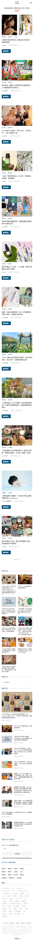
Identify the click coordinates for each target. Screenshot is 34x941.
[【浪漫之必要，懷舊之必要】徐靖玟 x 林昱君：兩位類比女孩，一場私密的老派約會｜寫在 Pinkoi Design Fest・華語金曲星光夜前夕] (25, 621)
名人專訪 (10, 492)
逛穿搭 (16, 868)
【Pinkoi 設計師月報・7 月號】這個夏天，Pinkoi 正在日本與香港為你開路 (23, 763)
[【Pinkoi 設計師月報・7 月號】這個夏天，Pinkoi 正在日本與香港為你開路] (7, 764)
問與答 (17, 923)
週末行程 (4, 913)
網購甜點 (23, 906)
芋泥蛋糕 (26, 908)
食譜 (23, 913)
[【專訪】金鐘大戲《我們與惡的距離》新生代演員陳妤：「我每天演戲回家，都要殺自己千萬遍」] (9, 660)
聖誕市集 (15, 908)
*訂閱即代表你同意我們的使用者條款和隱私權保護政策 (16, 858)
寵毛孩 (22, 874)
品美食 (3, 874)
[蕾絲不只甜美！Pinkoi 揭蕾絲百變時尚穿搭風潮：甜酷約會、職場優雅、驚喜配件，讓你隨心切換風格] (7, 803)
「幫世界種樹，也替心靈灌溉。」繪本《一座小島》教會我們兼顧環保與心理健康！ (25, 611)
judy (4, 45)
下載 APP (23, 923)
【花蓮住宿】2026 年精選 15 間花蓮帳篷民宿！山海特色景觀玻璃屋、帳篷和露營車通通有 (17, 405)
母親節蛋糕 (5, 903)
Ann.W (5, 136)
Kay (4, 272)
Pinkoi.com (6, 923)
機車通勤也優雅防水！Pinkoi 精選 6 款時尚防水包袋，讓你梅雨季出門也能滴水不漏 (23, 824)
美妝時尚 (10, 36)
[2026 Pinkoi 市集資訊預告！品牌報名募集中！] (25, 579)
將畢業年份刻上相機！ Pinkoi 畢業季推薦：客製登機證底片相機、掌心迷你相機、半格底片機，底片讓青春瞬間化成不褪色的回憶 (23, 789)
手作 (21, 898)
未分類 (15, 36)
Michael (5, 90)
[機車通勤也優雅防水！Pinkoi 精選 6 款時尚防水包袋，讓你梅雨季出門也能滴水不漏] (7, 825)
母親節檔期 (24, 901)
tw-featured (14, 893)
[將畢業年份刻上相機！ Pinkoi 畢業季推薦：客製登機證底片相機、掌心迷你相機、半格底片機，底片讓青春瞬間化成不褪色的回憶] (7, 789)
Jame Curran (19, 888)
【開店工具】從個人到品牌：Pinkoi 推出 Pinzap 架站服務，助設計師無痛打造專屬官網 (8, 611)
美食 (10, 908)
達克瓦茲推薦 (17, 913)
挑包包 (3, 868)
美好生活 (10, 263)
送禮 (24, 911)
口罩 (28, 893)
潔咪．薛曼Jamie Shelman (15, 903)
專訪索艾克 (5, 898)
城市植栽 (15, 896)
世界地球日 (22, 893)
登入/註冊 (28, 923)
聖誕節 (20, 908)
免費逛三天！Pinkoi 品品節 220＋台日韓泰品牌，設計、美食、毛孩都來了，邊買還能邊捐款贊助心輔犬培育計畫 (23, 776)
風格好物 (10, 173)
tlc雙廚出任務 (6, 893)
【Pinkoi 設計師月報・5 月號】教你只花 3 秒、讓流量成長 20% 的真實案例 (17, 813)
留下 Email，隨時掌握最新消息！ (11, 845)
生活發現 (4, 82)
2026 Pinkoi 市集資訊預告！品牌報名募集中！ (25, 587)
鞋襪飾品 (4, 36)
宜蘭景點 (27, 896)
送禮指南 (4, 878)
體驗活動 (11, 878)
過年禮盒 (10, 913)
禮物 (3, 906)
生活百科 (4, 263)
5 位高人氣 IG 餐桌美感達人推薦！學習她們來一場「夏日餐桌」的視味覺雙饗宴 (9, 629)
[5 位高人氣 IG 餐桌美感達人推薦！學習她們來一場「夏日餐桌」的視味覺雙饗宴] (9, 621)
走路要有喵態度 (18, 911)
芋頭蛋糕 (4, 911)
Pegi (4, 546)
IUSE (13, 888)
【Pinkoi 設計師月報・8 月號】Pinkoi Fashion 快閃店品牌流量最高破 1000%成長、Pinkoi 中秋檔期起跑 (23, 751)
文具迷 (16, 871)
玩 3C (21, 871)
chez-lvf (5, 456)
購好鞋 (22, 868)
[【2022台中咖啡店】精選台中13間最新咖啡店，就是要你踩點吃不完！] (9, 642)
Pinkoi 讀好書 (7, 501)
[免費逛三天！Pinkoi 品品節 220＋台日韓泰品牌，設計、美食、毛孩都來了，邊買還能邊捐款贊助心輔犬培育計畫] (7, 776)
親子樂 (16, 874)
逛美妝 (10, 874)
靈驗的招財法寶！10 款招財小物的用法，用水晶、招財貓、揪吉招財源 (25, 650)
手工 (25, 898)
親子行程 (10, 911)
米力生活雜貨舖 (16, 906)
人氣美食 (10, 447)
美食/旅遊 (10, 354)
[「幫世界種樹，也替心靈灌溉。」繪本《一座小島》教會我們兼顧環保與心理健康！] (25, 602)
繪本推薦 (4, 908)
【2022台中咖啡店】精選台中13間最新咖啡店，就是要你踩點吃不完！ (9, 650)
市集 (17, 898)
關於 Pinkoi (12, 923)
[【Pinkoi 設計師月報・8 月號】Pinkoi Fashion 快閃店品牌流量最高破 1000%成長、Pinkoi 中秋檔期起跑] (7, 751)
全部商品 (19, 878)
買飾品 (10, 868)
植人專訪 (10, 901)
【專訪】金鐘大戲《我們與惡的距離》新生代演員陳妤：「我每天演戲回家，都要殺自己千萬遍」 (9, 669)
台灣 (3, 896)
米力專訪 (9, 906)
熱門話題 (10, 82)
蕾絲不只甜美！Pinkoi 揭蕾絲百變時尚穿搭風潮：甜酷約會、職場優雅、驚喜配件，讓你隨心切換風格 (23, 802)
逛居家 (3, 871)
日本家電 (4, 901)
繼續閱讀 (5, 51)
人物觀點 (4, 492)
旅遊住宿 (4, 354)
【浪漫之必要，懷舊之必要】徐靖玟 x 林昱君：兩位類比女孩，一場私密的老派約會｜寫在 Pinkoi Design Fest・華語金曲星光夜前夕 (25, 631)
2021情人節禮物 (6, 888)
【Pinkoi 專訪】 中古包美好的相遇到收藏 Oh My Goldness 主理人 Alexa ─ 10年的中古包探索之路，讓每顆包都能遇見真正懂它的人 (9, 590)
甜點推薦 (25, 903)
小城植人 (11, 898)
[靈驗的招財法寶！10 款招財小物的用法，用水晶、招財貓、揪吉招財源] (25, 642)
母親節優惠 (17, 901)
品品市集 (9, 896)
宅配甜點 (21, 896)
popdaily (5, 317)
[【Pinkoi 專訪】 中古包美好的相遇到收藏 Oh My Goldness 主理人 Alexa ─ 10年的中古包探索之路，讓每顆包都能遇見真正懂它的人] (9, 579)
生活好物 (4, 173)
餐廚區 (10, 871)
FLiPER (5, 226)
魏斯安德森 (5, 916)
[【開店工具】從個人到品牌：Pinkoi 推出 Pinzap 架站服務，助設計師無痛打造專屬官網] (9, 602)
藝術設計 (4, 218)
